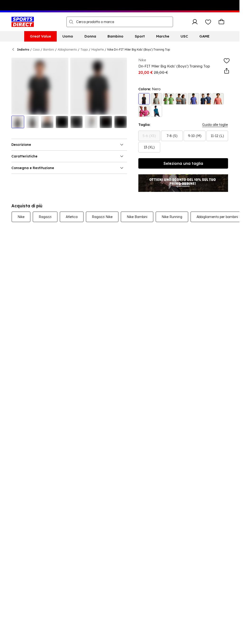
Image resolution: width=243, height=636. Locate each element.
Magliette (97, 49)
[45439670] (156, 111)
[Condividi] (226, 71)
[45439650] (205, 98)
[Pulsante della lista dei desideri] (208, 21)
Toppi (84, 49)
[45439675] (218, 98)
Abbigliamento (67, 49)
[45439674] (144, 111)
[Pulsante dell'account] (194, 21)
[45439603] (144, 98)
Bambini (48, 49)
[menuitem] (40, 36)
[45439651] (193, 98)
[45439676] (156, 98)
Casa (36, 49)
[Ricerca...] (71, 22)
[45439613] (168, 98)
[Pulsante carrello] (221, 21)
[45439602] (181, 98)
